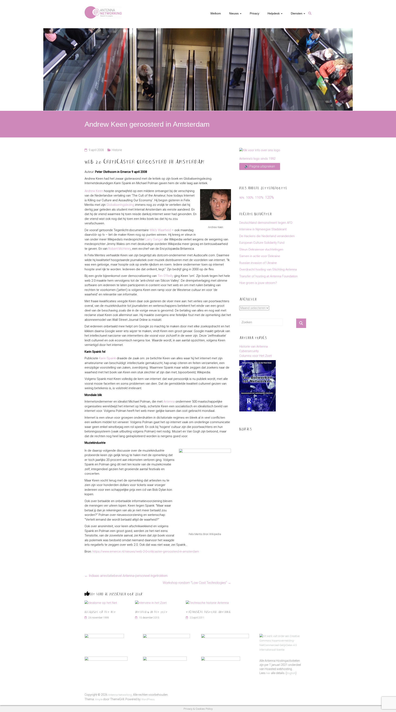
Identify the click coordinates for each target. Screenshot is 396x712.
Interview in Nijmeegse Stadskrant (262, 229)
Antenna (169, 401)
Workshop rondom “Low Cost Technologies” (197, 583)
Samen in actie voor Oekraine (259, 256)
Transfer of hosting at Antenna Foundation (268, 276)
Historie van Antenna (253, 346)
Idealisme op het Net (100, 611)
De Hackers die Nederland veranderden (267, 236)
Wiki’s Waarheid (160, 230)
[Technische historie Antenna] (207, 603)
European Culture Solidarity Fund (261, 243)
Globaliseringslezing (120, 205)
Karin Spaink (107, 358)
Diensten (296, 13)
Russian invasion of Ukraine (258, 263)
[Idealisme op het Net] (101, 603)
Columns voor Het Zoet (255, 356)
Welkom (215, 13)
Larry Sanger (154, 239)
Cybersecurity (249, 351)
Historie (117, 150)
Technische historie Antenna (208, 611)
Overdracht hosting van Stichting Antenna (268, 269)
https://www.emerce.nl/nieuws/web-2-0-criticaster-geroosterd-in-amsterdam (145, 551)
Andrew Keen (94, 191)
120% (269, 197)
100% (249, 197)
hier (268, 673)
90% (241, 197)
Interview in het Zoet (151, 611)
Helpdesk (274, 13)
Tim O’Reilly (165, 276)
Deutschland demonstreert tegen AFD (265, 223)
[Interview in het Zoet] (151, 603)
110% (259, 197)
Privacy (254, 13)
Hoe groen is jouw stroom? (258, 283)
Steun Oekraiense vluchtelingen (261, 249)
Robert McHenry (119, 249)
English (291, 673)
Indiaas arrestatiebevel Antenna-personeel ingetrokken (126, 576)
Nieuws (234, 13)
